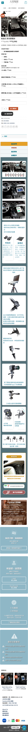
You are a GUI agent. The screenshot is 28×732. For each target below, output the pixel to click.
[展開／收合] (2, 136)
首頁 (4, 8)
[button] (2, 2)
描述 (5, 136)
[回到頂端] (24, 728)
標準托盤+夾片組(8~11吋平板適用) (13, 93)
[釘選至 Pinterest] (14, 126)
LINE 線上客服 (6, 699)
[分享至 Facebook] (5, 126)
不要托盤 (8, 62)
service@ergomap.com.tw (10, 705)
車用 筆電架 (21, 8)
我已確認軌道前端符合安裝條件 (11, 51)
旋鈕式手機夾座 (8, 77)
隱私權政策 (5, 715)
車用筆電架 (12, 123)
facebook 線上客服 (7, 701)
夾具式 (8, 59)
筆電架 (5, 123)
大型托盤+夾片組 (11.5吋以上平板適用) (12, 85)
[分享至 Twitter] (8, 126)
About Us (5, 709)
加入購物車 (13, 108)
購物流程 (4, 711)
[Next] (27, 683)
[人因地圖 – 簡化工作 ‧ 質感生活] (14, 2)
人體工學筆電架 (12, 8)
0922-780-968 (13, 703)
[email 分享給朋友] (11, 126)
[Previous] (1, 683)
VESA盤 (6, 70)
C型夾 (5, 100)
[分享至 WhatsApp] (2, 126)
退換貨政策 (5, 713)
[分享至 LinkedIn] (16, 126)
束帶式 (5, 56)
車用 (8, 123)
